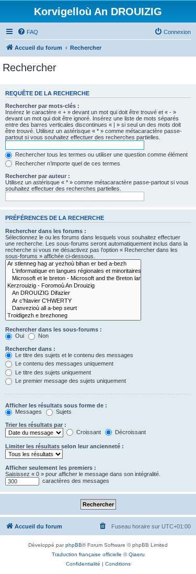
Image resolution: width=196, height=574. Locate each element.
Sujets (63, 412)
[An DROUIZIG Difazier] (73, 293)
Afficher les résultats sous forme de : (56, 405)
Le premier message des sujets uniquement (70, 381)
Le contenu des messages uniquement (63, 363)
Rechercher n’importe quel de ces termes (67, 163)
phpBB (73, 545)
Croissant (88, 432)
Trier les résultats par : (35, 425)
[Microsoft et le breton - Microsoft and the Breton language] (73, 278)
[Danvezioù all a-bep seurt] (73, 308)
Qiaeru (137, 554)
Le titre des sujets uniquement (52, 372)
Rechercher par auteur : (37, 176)
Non (43, 336)
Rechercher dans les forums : (45, 231)
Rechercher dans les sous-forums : (53, 329)
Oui (19, 336)
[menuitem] (27, 32)
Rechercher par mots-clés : (42, 106)
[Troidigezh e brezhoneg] (73, 315)
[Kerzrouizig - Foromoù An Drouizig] (73, 286)
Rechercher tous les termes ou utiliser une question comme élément (101, 154)
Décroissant (129, 432)
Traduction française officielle (87, 554)
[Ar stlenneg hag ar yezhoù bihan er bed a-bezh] (73, 264)
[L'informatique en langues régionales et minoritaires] (73, 271)
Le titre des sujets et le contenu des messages (73, 355)
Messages (28, 412)
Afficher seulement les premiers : (50, 468)
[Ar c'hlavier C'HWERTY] (73, 301)
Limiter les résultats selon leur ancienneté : (64, 446)
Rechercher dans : (30, 349)
